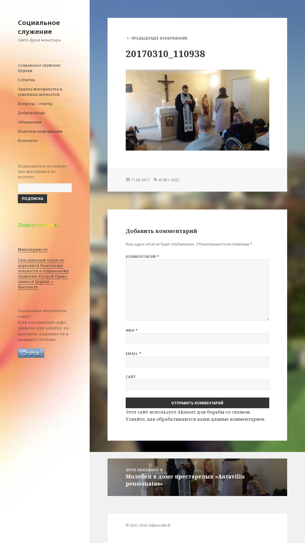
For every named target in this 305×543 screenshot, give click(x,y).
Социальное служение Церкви (39, 68)
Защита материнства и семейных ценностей (40, 92)
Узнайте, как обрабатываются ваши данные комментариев (195, 419)
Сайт (131, 376)
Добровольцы (31, 112)
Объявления (29, 122)
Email (133, 353)
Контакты (28, 140)
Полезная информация (40, 131)
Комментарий (142, 256)
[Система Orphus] (31, 353)
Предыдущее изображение (159, 38)
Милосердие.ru (32, 249)
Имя (132, 330)
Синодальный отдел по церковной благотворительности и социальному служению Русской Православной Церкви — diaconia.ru (43, 274)
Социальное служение (39, 27)
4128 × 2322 (168, 179)
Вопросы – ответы (35, 103)
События (26, 79)
